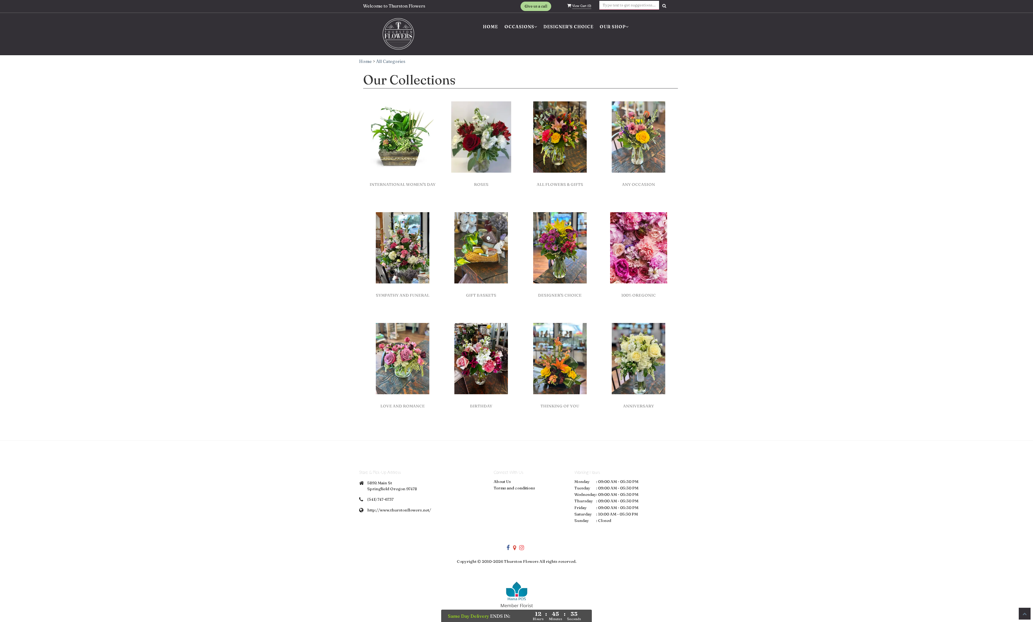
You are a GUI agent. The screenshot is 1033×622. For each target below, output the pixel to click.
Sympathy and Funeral (402, 295)
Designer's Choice (568, 26)
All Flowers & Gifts (560, 184)
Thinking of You (559, 405)
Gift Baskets (481, 295)
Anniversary (638, 405)
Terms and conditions (514, 488)
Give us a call (536, 6)
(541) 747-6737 (380, 499)
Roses (481, 184)
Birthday (481, 405)
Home (490, 26)
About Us (502, 481)
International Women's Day (403, 184)
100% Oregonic (638, 295)
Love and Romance (402, 405)
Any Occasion (638, 184)
